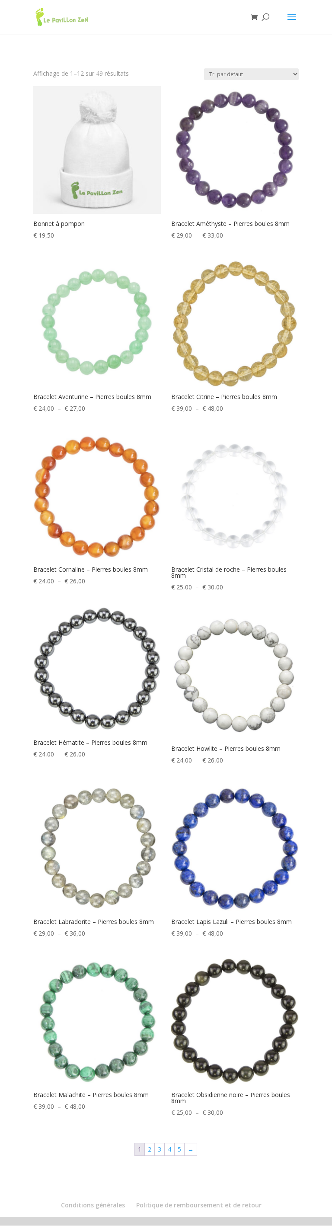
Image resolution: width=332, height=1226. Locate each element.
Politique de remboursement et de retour (199, 1205)
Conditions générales (93, 1205)
